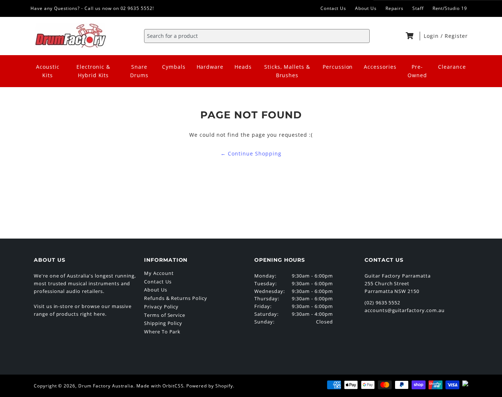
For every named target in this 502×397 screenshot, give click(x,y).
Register (456, 35)
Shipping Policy (163, 323)
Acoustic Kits (48, 71)
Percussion (338, 66)
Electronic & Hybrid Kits (93, 71)
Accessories (380, 66)
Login (432, 35)
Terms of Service (164, 315)
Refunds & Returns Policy (175, 298)
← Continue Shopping (250, 153)
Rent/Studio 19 (450, 8)
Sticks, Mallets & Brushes (287, 71)
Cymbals (174, 66)
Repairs (395, 8)
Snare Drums (139, 71)
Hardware (210, 66)
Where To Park (162, 331)
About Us (366, 8)
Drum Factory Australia (105, 386)
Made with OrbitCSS (159, 386)
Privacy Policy (161, 306)
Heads (243, 66)
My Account (159, 273)
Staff (418, 8)
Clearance (452, 66)
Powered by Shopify (209, 386)
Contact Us (333, 8)
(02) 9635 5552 (382, 302)
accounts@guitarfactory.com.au (405, 310)
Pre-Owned (417, 71)
